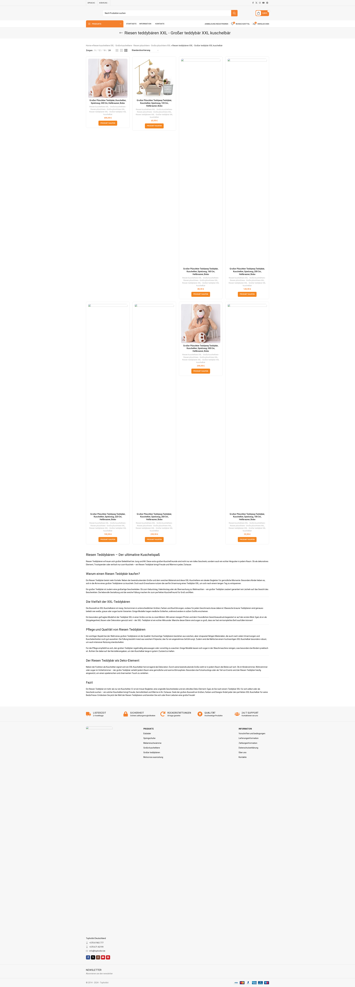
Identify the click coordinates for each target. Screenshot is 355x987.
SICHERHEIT (137, 713)
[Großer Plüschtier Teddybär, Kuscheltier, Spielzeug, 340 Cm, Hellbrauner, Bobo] (107, 78)
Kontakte (243, 757)
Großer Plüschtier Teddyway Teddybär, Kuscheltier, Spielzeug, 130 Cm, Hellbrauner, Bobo (154, 103)
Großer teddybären (151, 752)
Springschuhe (149, 738)
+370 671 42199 (96, 947)
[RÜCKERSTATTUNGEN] (162, 714)
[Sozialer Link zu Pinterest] (267, 3)
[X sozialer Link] (256, 3)
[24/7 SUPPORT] (237, 714)
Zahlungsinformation (248, 743)
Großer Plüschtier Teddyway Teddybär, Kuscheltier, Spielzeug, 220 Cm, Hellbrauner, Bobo (107, 517)
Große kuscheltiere (151, 748)
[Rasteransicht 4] (125, 50)
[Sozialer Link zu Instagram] (260, 3)
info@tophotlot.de (97, 951)
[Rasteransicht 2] (117, 50)
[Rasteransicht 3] (121, 50)
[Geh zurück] (121, 33)
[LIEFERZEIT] (88, 714)
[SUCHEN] (234, 13)
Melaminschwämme (152, 743)
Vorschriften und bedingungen (252, 733)
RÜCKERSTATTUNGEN (179, 713)
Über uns (242, 752)
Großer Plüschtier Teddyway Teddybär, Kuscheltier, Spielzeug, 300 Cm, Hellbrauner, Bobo (200, 348)
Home (88, 45)
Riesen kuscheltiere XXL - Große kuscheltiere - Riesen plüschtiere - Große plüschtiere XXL (132, 45)
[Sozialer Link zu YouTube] (263, 3)
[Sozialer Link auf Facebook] (253, 3)
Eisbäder (147, 733)
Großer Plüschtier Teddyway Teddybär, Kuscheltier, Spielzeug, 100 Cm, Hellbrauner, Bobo (247, 517)
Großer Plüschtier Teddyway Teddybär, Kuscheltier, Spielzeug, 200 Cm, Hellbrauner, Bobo (247, 271)
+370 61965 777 (96, 943)
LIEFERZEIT (99, 713)
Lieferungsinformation (248, 738)
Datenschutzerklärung (248, 748)
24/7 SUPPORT (250, 713)
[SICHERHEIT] (125, 714)
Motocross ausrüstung (153, 757)
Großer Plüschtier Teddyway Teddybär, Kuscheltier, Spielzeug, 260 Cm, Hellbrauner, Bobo (154, 517)
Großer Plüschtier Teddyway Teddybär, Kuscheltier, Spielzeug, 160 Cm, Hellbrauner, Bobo (200, 271)
